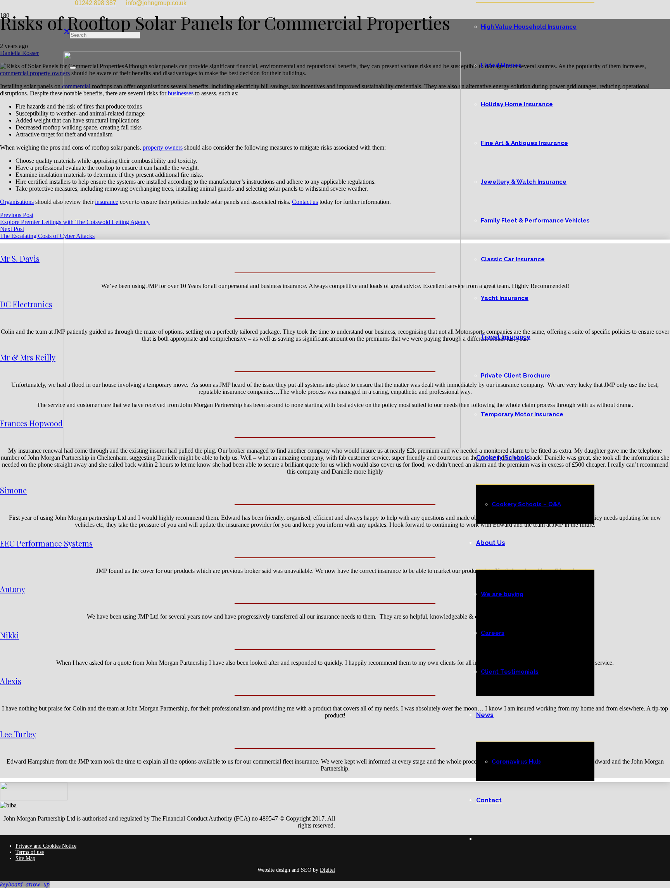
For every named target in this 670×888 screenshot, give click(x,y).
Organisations (17, 201)
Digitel (327, 870)
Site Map (25, 858)
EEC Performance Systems (46, 543)
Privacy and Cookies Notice (46, 846)
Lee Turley (18, 734)
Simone (13, 490)
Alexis (10, 681)
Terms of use (30, 852)
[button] (25, 884)
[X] (67, 32)
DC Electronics (26, 304)
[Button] (5, 92)
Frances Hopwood (31, 423)
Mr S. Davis (20, 258)
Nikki (9, 635)
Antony (12, 589)
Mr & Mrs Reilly (27, 357)
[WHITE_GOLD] (262, 446)
